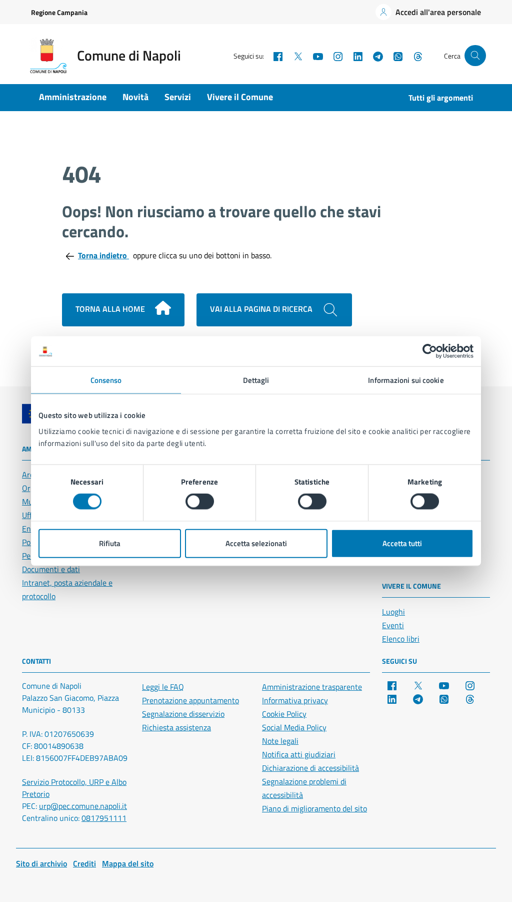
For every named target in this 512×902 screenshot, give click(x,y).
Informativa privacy (295, 700)
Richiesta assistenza (176, 727)
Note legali (280, 741)
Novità (135, 97)
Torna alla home (111, 309)
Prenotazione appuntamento (190, 700)
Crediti (84, 863)
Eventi (393, 625)
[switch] (200, 502)
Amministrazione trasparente (312, 687)
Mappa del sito (128, 863)
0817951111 (104, 818)
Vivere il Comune (240, 97)
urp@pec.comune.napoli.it (83, 806)
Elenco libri (401, 639)
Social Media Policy (294, 727)
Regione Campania (59, 12)
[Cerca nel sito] (475, 56)
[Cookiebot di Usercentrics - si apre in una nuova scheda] (430, 351)
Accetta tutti (402, 543)
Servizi (177, 97)
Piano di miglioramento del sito (314, 808)
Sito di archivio (41, 863)
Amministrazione (72, 97)
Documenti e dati (51, 569)
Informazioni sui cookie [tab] (406, 380)
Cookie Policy (284, 714)
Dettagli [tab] (256, 380)
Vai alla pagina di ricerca (262, 309)
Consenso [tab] (106, 380)
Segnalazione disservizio (183, 714)
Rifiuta (109, 543)
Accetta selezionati (256, 543)
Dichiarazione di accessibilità (310, 768)
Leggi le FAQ (163, 687)
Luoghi (393, 612)
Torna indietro (103, 255)
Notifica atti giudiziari (299, 754)
